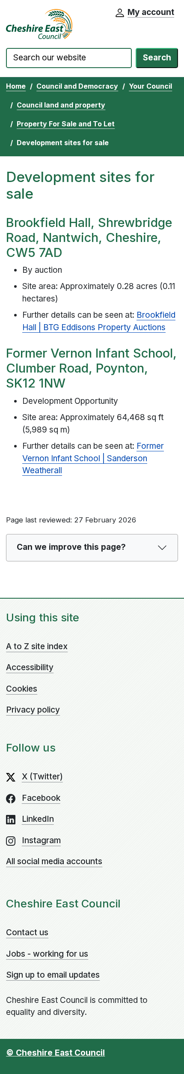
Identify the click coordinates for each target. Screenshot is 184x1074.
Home (16, 86)
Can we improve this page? (71, 547)
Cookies (21, 689)
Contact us (27, 932)
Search (157, 58)
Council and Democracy (77, 86)
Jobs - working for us (47, 954)
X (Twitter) (42, 777)
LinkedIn (38, 819)
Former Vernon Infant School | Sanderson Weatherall (93, 458)
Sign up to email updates (53, 975)
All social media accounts (54, 861)
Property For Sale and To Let (66, 123)
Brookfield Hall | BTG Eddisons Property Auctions (98, 321)
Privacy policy (33, 710)
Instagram (41, 840)
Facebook (41, 798)
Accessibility (29, 667)
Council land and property (61, 105)
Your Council (150, 86)
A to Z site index (37, 646)
